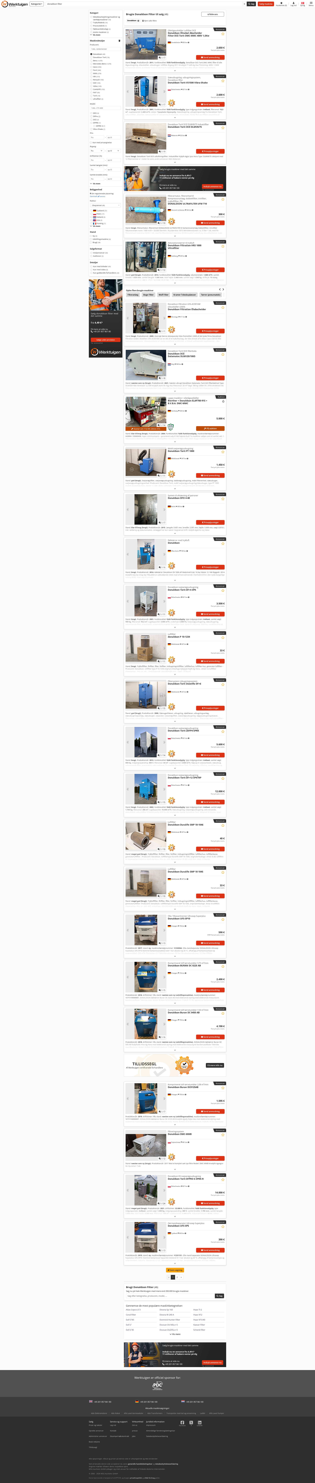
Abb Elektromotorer (99, 1413)
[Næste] (164, 44)
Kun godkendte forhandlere (106, 273)
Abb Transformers (154, 1413)
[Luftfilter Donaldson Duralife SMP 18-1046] (146, 836)
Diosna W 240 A (167, 1314)
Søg (252, 4)
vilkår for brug (149, 1478)
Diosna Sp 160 (166, 1309)
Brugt (96, 242)
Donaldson (99, 54)
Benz (97, 60)
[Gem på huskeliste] (223, 34)
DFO (96, 113)
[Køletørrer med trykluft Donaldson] (146, 554)
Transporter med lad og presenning (181, 1413)
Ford (97, 70)
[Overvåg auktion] (223, 401)
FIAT (96, 92)
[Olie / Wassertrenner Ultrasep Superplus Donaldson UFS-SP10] (146, 930)
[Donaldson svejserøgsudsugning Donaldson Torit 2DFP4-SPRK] (146, 742)
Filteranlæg (133, 294)
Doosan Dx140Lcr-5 (169, 1324)
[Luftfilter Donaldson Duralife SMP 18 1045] (146, 883)
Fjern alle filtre (150, 21)
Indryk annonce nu (213, 186)
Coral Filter (131, 1314)
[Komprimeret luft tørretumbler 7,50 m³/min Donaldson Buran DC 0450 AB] (146, 1024)
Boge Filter (148, 294)
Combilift (99, 89)
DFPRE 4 (100, 126)
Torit (96, 96)
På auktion (211, 428)
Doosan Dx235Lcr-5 (169, 1329)
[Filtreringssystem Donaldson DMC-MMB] (146, 1145)
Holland (100, 217)
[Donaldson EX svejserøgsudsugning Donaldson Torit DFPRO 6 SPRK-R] (146, 1190)
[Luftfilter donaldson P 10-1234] (146, 648)
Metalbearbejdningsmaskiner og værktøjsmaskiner (106, 18)
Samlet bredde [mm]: (99, 175)
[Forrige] (128, 44)
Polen (100, 214)
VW (96, 76)
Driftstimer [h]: (96, 156)
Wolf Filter (164, 294)
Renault (98, 80)
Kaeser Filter (199, 1324)
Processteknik (100, 26)
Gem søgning (175, 1270)
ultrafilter (98, 99)
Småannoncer (100, 253)
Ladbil (202, 1413)
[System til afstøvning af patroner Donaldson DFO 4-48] (146, 509)
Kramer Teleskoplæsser (184, 294)
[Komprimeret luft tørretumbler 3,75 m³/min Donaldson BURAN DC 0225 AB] (146, 977)
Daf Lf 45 (130, 1329)
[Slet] (244, 4)
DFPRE (97, 123)
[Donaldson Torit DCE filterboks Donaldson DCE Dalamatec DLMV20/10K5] (146, 365)
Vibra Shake (99, 129)
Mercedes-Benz (102, 64)
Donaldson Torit (101, 57)
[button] (311, 4)
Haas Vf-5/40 (199, 1319)
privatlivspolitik (136, 1478)
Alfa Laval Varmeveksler (133, 1413)
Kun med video (100, 269)
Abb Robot (115, 1413)
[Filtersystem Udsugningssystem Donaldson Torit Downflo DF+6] (146, 695)
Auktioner (98, 256)
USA (99, 220)
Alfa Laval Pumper (216, 1413)
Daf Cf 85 (130, 1319)
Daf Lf (128, 1324)
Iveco (97, 67)
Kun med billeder (102, 266)
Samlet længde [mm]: (99, 165)
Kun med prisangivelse (102, 142)
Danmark (97, 196)
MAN (97, 73)
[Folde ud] (175, 70)
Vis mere (176, 1334)
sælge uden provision (105, 340)
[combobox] (105, 205)
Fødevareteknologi (101, 29)
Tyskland (101, 210)
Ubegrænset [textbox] (98, 205)
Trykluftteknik (100, 22)
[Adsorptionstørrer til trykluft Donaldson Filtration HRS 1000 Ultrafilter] (146, 257)
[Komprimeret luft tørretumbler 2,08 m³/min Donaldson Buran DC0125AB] (146, 1098)
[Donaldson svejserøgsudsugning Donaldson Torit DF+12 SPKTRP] (146, 789)
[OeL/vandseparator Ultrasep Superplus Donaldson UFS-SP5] (146, 1237)
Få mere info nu (214, 1065)
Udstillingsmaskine (102, 239)
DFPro (96, 116)
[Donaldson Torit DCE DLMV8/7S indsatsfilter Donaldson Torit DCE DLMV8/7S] (146, 138)
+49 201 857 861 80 (102, 1402)
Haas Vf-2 (197, 1314)
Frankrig (101, 223)
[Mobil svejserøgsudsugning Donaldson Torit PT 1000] (146, 462)
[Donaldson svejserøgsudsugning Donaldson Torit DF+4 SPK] (146, 601)
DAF (96, 83)
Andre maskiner (101, 32)
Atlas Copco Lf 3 (133, 1309)
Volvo (97, 86)
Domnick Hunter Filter (170, 1319)
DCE (96, 119)
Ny (95, 236)
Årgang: (93, 146)
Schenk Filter (199, 1329)
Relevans (213, 14)
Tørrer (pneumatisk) (210, 294)
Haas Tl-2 (197, 1309)
